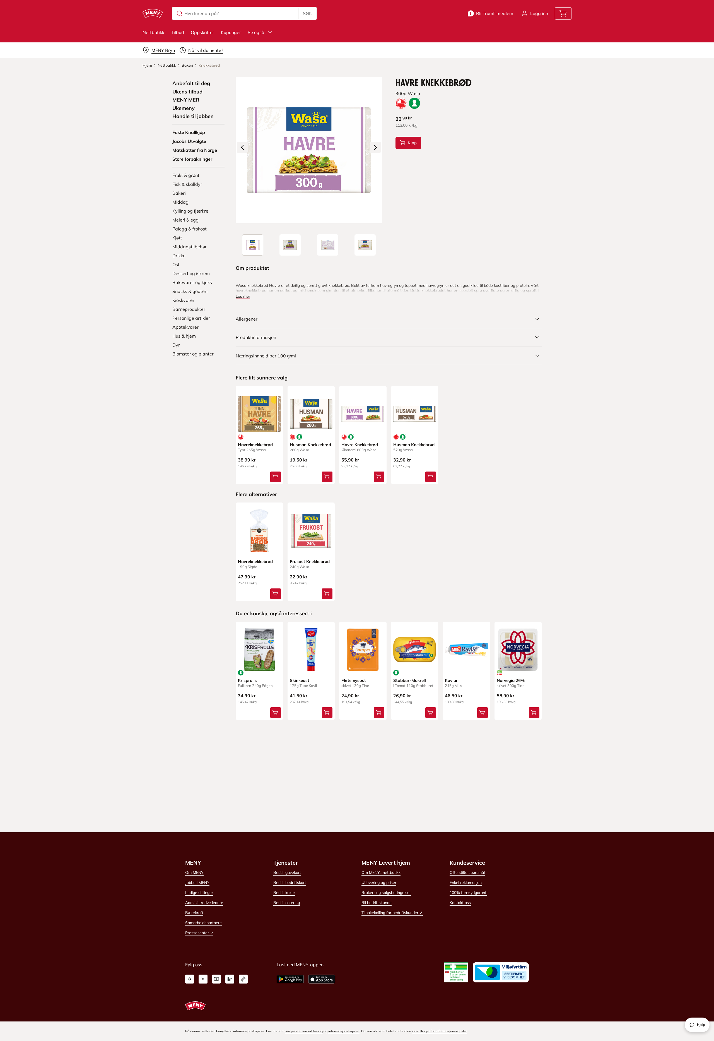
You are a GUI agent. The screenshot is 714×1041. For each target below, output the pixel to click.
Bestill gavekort (287, 872)
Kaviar (451, 680)
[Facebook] (189, 979)
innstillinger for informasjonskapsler (439, 1031)
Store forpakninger (192, 159)
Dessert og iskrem (191, 273)
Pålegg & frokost (189, 229)
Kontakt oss (460, 902)
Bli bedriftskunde (376, 902)
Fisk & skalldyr (187, 184)
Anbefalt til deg (191, 83)
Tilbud (177, 32)
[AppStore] (321, 979)
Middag (180, 202)
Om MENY (194, 872)
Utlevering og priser (378, 882)
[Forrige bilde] (242, 147)
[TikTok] (243, 979)
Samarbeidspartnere (203, 922)
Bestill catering (286, 902)
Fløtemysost (353, 680)
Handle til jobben (193, 116)
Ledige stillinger (199, 892)
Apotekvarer (185, 327)
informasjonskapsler (344, 1031)
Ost (176, 264)
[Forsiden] (290, 245)
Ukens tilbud (187, 92)
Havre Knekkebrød (359, 444)
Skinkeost (299, 680)
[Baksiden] (327, 245)
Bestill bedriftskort (289, 882)
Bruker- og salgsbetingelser (386, 892)
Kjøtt (177, 238)
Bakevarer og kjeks (192, 282)
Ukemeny (183, 108)
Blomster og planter (193, 354)
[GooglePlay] (290, 979)
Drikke (178, 255)
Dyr (176, 345)
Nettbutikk (153, 32)
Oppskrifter (202, 32)
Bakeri (179, 193)
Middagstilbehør (189, 246)
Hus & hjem (184, 336)
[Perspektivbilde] (365, 245)
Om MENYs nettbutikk (381, 872)
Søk (307, 13)
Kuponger (231, 32)
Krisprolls (247, 680)
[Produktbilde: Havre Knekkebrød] (252, 245)
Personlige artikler (191, 318)
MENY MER (185, 100)
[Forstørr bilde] (309, 150)
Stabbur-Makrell (409, 680)
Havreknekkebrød (255, 444)
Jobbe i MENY (197, 882)
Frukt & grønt (185, 175)
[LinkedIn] (229, 979)
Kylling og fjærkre (190, 211)
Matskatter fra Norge (194, 150)
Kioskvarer (183, 300)
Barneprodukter (188, 309)
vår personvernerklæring (304, 1031)
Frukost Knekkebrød (310, 561)
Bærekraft (194, 912)
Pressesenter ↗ (199, 932)
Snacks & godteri (190, 291)
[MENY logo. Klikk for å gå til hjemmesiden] (153, 13)
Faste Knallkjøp (188, 132)
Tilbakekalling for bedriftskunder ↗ (392, 912)
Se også (256, 32)
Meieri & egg (185, 220)
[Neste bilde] (375, 147)
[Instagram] (203, 979)
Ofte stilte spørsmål (467, 872)
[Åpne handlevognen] (563, 13)
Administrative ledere (204, 902)
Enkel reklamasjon (466, 882)
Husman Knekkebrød (310, 444)
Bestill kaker (284, 892)
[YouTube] (216, 979)
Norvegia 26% (511, 680)
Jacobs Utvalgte (189, 141)
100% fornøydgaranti (468, 892)
